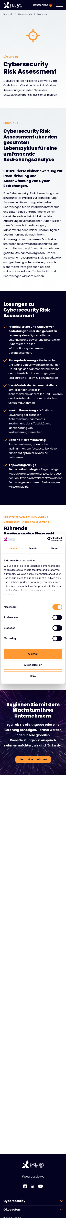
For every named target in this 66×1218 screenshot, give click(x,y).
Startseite (9, 14)
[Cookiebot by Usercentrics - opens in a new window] (47, 539)
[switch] (57, 617)
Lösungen (42, 14)
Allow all (33, 653)
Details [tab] (33, 548)
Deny (33, 676)
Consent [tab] (12, 548)
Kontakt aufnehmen (33, 759)
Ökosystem (12, 1209)
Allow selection (33, 664)
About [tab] (54, 548)
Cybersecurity (26, 14)
